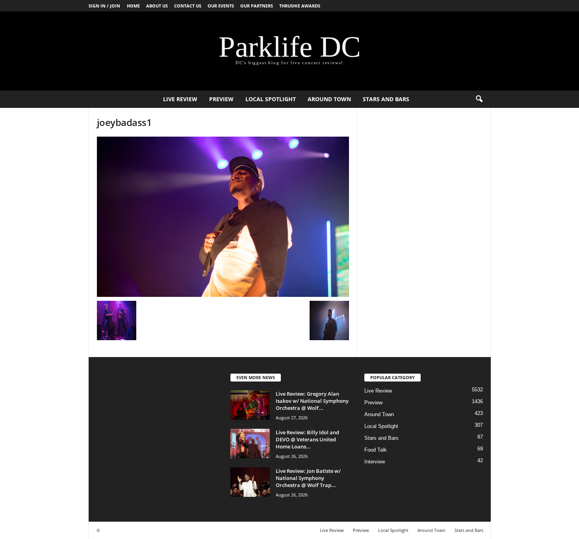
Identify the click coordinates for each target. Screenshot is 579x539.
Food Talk (375, 450)
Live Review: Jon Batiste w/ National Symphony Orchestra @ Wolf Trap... (308, 478)
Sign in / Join (104, 6)
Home (133, 6)
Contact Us (187, 6)
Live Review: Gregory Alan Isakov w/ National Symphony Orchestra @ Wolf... (312, 400)
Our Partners (256, 6)
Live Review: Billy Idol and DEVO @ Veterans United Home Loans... (307, 439)
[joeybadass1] (223, 217)
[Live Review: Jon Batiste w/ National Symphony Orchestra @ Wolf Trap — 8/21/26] (250, 482)
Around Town (329, 99)
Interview (374, 462)
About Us (157, 6)
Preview (221, 99)
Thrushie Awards (299, 6)
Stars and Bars (386, 99)
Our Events (221, 6)
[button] (479, 99)
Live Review (180, 99)
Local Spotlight (270, 99)
